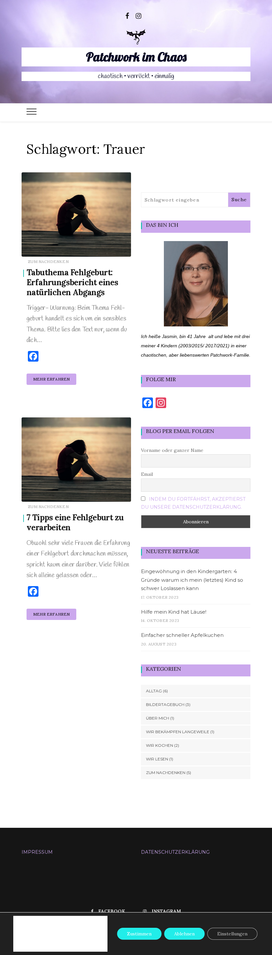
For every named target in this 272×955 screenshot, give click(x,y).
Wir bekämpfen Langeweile (177, 731)
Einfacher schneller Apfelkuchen (182, 635)
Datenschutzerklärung (175, 852)
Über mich (157, 718)
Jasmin (47, 247)
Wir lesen (157, 758)
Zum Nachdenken (48, 261)
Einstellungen (41, 936)
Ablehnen (184, 934)
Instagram (166, 911)
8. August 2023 (109, 246)
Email (147, 474)
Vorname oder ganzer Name (172, 450)
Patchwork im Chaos (136, 57)
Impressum (37, 852)
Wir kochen (159, 745)
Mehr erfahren (51, 379)
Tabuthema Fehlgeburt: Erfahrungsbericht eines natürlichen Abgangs (72, 282)
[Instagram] (138, 15)
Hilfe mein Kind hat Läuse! (173, 612)
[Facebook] (127, 15)
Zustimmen (139, 934)
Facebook (111, 911)
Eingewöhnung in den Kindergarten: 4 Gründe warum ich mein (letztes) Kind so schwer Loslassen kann (192, 579)
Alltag (154, 690)
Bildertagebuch (165, 704)
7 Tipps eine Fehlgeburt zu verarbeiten (75, 522)
